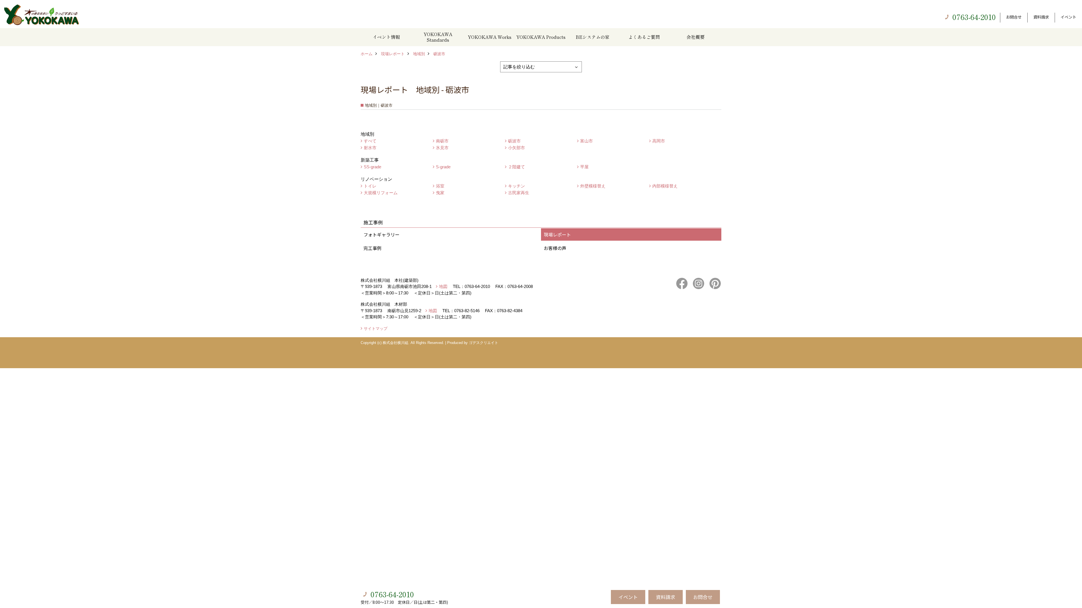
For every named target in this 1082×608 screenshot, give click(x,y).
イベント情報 (386, 36)
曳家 (440, 192)
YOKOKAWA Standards (438, 37)
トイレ (370, 186)
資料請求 (1041, 17)
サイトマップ (375, 328)
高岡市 (658, 140)
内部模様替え (665, 186)
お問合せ (1014, 17)
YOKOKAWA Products (541, 36)
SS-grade (372, 166)
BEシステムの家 (592, 36)
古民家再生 (518, 192)
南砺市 (442, 140)
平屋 (584, 166)
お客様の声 (555, 248)
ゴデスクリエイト (483, 343)
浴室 (440, 186)
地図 (443, 286)
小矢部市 (516, 147)
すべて (370, 140)
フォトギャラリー (381, 234)
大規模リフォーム (381, 192)
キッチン (516, 186)
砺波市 (514, 140)
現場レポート (557, 234)
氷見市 (442, 147)
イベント (1068, 17)
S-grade (443, 166)
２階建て (516, 166)
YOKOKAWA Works (489, 36)
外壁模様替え (593, 186)
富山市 (586, 140)
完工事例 (372, 248)
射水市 (370, 147)
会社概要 (695, 36)
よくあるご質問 (644, 36)
